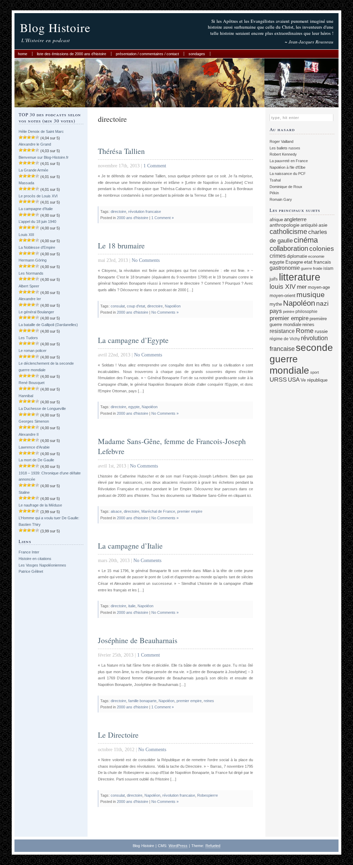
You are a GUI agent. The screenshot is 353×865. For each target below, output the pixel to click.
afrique (276, 219)
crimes (278, 256)
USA (294, 379)
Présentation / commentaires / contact (147, 54)
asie (323, 225)
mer (302, 287)
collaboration (289, 248)
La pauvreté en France (289, 161)
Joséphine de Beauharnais (138, 640)
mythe (276, 304)
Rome (305, 330)
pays (276, 311)
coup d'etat (136, 306)
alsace (116, 511)
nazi (322, 303)
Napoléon (173, 306)
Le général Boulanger (36, 312)
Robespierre (207, 795)
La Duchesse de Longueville (42, 408)
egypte (134, 407)
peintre (288, 311)
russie (321, 331)
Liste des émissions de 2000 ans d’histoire (71, 54)
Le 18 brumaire (121, 245)
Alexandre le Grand (35, 144)
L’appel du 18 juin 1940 (37, 221)
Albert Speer (29, 286)
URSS (278, 379)
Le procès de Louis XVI (38, 196)
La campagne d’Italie (36, 209)
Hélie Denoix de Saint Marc (41, 131)
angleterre (295, 219)
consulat (118, 306)
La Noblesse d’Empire (37, 247)
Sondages (197, 54)
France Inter (29, 552)
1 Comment (154, 165)
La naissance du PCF (288, 173)
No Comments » (165, 312)
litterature (299, 277)
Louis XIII (26, 235)
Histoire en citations (35, 559)
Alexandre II (29, 434)
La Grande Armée (33, 170)
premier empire (189, 511)
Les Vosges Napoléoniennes (42, 565)
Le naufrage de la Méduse (40, 505)
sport (314, 372)
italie (131, 606)
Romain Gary (281, 199)
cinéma (306, 240)
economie (316, 256)
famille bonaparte (142, 701)
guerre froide (311, 268)
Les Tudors (28, 338)
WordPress (178, 846)
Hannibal (26, 396)
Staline (24, 492)
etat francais (317, 262)
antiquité (309, 225)
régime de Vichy (285, 338)
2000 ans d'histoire (132, 218)
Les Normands (31, 273)
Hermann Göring (33, 260)
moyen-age (319, 287)
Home (22, 54)
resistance (282, 331)
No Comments (146, 260)
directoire (118, 211)
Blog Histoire (55, 27)
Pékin (274, 193)
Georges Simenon (34, 421)
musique (310, 294)
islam (328, 268)
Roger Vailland (281, 141)
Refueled (212, 846)
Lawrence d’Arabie (34, 447)
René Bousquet (31, 383)
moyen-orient (282, 295)
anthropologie (285, 225)
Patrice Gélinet (31, 571)
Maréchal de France (158, 511)
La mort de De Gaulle (36, 460)
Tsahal (275, 180)
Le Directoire (118, 735)
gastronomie (285, 268)
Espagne (294, 262)
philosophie (306, 311)
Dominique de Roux (286, 187)
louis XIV (283, 286)
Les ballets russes (285, 148)
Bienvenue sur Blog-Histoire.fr (44, 157)
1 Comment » (162, 218)
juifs (274, 279)
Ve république (314, 380)
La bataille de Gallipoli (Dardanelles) (48, 325)
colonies (321, 248)
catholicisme (288, 231)
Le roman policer (33, 350)
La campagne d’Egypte (133, 340)
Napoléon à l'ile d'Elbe (287, 167)
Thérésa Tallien (121, 151)
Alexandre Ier (30, 299)
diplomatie (297, 256)
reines (209, 701)
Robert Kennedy (283, 154)
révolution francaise (144, 211)
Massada (26, 183)
